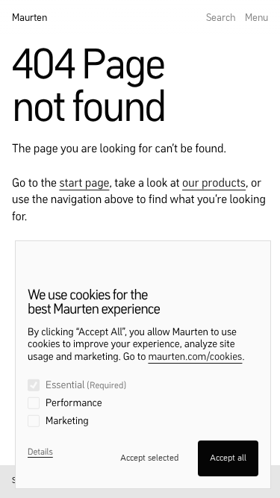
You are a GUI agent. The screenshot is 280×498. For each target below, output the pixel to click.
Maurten (29, 18)
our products (214, 184)
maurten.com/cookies (195, 357)
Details (40, 452)
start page (84, 184)
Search (221, 18)
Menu (256, 18)
